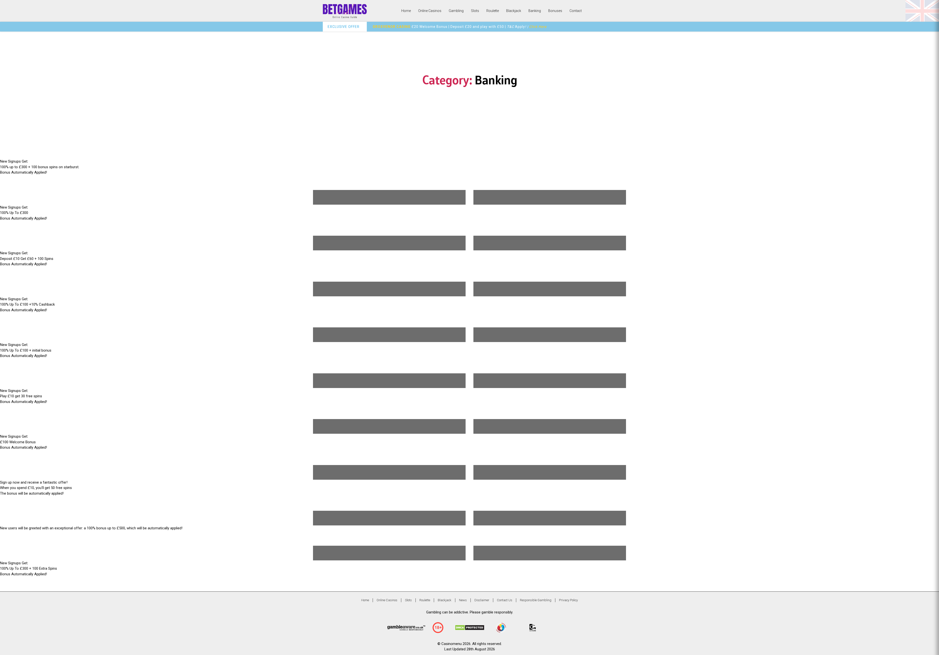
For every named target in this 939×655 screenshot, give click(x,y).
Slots (475, 11)
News (463, 600)
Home (406, 11)
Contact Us (504, 600)
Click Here (538, 27)
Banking (534, 11)
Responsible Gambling (535, 600)
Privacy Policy (568, 600)
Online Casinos (429, 11)
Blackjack (513, 11)
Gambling (456, 11)
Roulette (492, 11)
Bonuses (555, 11)
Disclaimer (481, 600)
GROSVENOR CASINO (392, 27)
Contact (576, 11)
